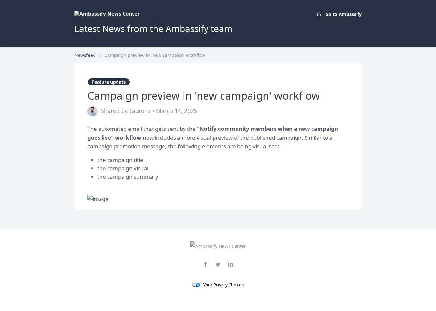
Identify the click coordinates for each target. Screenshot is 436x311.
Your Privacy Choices (223, 285)
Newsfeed (85, 55)
